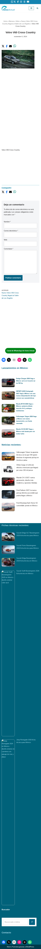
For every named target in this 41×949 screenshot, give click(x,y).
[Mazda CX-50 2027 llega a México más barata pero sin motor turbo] (8, 434)
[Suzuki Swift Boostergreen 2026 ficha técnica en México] (8, 653)
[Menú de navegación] (31, 8)
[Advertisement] (20, 93)
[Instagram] (19, 360)
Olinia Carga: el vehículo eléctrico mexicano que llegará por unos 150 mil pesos (27, 467)
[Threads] (25, 360)
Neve (9, 947)
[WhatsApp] (30, 360)
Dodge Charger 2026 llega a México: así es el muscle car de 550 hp (25, 381)
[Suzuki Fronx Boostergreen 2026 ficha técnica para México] (8, 550)
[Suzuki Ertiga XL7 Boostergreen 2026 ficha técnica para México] (8, 537)
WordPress (30, 947)
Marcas (11, 21)
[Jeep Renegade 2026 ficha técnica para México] (8, 822)
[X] (9, 360)
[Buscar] (37, 8)
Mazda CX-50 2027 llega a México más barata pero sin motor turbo (25, 431)
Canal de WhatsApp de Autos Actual (20, 351)
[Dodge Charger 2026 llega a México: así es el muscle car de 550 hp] (8, 383)
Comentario (8, 249)
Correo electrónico (11, 231)
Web (5, 240)
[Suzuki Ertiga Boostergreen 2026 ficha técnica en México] (8, 562)
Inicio (5, 21)
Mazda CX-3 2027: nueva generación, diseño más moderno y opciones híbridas (26, 480)
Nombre (7, 222)
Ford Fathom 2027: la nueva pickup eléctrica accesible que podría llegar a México (27, 492)
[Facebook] (4, 360)
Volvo (17, 21)
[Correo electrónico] (14, 360)
